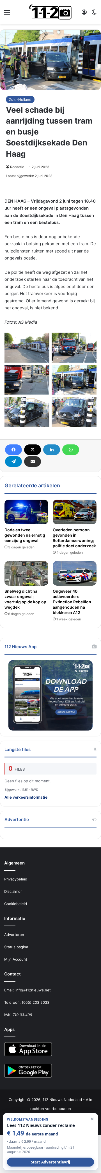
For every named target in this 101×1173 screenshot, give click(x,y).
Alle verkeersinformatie (25, 797)
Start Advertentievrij (50, 1162)
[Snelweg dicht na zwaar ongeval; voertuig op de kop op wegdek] (26, 573)
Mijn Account (15, 959)
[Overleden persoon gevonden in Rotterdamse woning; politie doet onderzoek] (75, 512)
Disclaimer (13, 891)
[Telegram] (13, 461)
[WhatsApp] (70, 449)
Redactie (17, 167)
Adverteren (14, 934)
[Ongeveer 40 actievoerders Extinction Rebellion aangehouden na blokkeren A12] (75, 573)
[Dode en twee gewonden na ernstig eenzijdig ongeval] (26, 512)
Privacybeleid (15, 879)
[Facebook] (13, 449)
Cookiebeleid (15, 903)
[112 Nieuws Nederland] (50, 12)
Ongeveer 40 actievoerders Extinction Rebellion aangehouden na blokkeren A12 (72, 602)
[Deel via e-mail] (32, 461)
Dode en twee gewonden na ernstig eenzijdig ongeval (24, 535)
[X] (32, 449)
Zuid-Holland (20, 99)
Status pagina (16, 947)
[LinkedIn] (51, 449)
